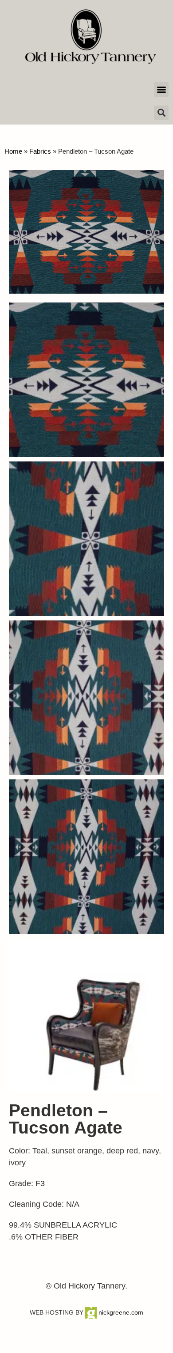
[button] (161, 89)
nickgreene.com (120, 1312)
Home (13, 151)
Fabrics (40, 151)
